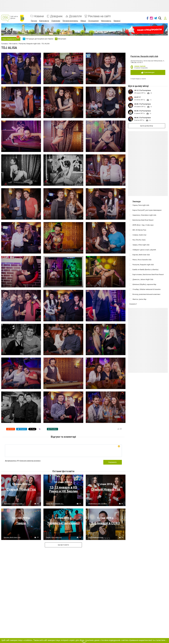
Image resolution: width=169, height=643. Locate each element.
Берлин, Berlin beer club (12, 537)
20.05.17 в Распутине (142, 104)
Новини (39, 16)
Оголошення (93, 21)
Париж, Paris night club (54, 537)
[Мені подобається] (118, 429)
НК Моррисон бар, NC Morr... (98, 503)
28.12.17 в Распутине (142, 90)
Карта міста (44, 21)
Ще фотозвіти (63, 545)
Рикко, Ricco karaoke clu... (55, 503)
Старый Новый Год (21, 489)
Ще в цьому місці (146, 126)
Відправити (113, 462)
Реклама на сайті (99, 16)
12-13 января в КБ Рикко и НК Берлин (63, 489)
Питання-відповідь (70, 21)
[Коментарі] (121, 429)
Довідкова (55, 21)
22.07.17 (137, 97)
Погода (34, 21)
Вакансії (117, 21)
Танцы (21, 523)
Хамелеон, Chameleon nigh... (14, 503)
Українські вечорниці (63, 523)
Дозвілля (75, 16)
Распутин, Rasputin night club (144, 56)
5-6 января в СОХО (105, 523)
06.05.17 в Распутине (142, 111)
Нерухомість (106, 21)
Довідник (56, 16)
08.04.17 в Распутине (142, 118)
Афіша (83, 21)
